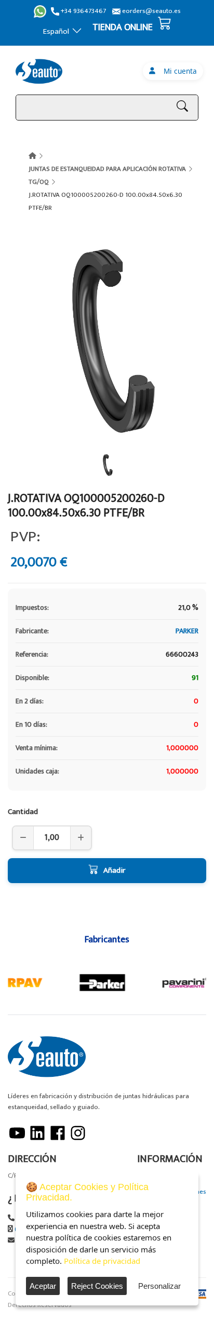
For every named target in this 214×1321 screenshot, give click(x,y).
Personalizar (159, 1286)
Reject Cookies (97, 1286)
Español (56, 31)
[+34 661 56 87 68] (40, 11)
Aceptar (43, 1286)
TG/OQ (39, 182)
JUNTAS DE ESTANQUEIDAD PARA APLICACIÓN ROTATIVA (107, 169)
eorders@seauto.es (151, 11)
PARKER (187, 631)
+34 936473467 (82, 11)
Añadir (114, 870)
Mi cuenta (178, 71)
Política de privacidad (102, 1261)
